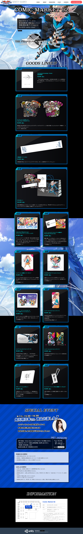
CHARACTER (52, 2)
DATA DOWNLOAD (76, 2)
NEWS (38, 2)
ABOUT (44, 2)
